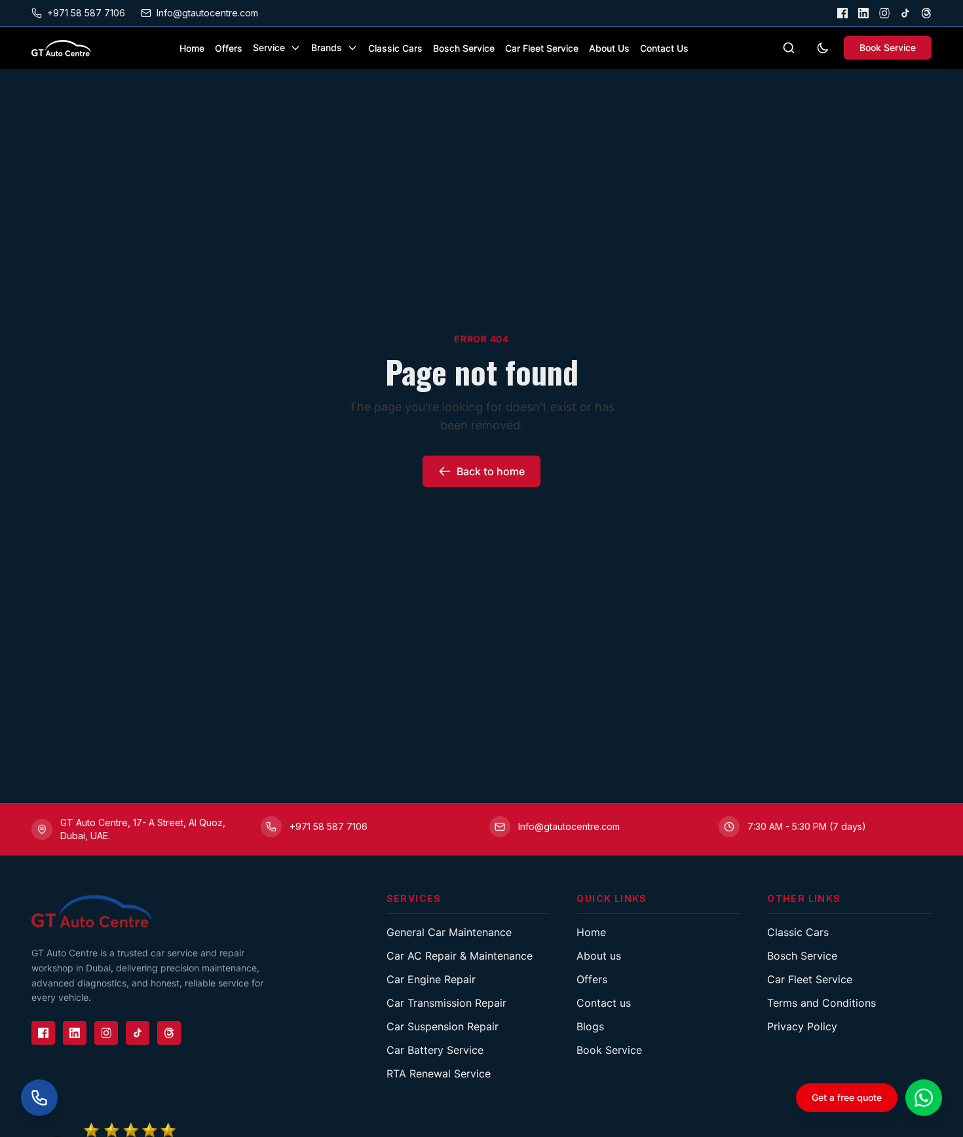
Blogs (590, 1026)
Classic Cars (395, 48)
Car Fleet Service (541, 48)
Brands (326, 47)
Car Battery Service (435, 1049)
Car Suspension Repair (443, 1026)
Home (191, 48)
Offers (228, 48)
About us (598, 955)
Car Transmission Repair (446, 1002)
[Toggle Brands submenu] (352, 48)
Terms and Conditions (821, 1002)
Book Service (887, 47)
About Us (609, 48)
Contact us (603, 1002)
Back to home (491, 471)
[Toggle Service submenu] (295, 48)
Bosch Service (464, 48)
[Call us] (39, 1097)
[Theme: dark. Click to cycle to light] (823, 48)
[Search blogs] (789, 48)
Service (269, 47)
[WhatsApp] (923, 1097)
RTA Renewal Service (439, 1073)
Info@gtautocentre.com (207, 12)
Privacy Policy (802, 1026)
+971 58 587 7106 (86, 12)
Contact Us (664, 48)
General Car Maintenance (449, 932)
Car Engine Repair (431, 979)
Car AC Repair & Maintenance (460, 955)
